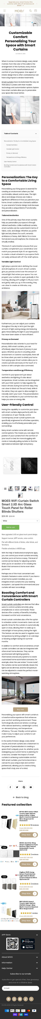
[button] (4, 10)
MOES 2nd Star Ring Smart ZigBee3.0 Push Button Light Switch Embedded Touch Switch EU (28, 846)
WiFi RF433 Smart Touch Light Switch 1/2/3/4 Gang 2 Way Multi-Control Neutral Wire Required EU (28, 905)
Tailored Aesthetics (11, 145)
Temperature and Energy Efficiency (16, 157)
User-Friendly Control (10, 161)
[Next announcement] (36, 3)
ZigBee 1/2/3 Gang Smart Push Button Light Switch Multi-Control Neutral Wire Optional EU (28, 875)
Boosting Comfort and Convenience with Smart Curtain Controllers (20, 166)
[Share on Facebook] (10, 787)
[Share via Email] (30, 787)
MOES (9, 1005)
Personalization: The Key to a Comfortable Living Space (20, 141)
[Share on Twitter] (17, 787)
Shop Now (26, 834)
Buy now (20, 709)
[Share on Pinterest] (24, 787)
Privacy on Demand (12, 153)
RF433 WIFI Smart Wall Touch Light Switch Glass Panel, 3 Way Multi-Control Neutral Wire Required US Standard (28, 816)
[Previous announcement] (4, 3)
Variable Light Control (12, 149)
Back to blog (22, 797)
